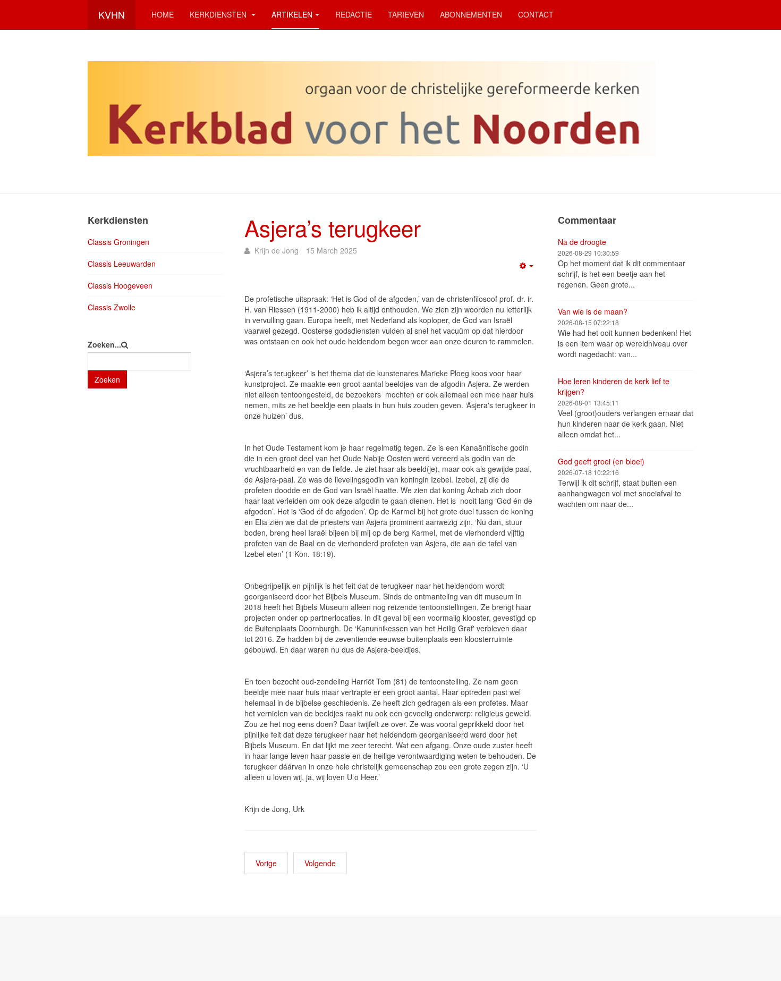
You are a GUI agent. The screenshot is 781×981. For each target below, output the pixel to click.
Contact (536, 14)
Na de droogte (582, 241)
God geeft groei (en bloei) (601, 461)
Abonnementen (471, 14)
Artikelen (291, 14)
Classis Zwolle (111, 307)
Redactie (353, 14)
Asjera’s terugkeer (332, 227)
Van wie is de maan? (592, 311)
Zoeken (107, 379)
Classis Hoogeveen (120, 285)
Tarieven (406, 14)
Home (162, 14)
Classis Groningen (118, 241)
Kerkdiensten (219, 14)
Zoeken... (104, 344)
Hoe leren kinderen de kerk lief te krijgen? (613, 386)
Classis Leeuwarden (122, 263)
